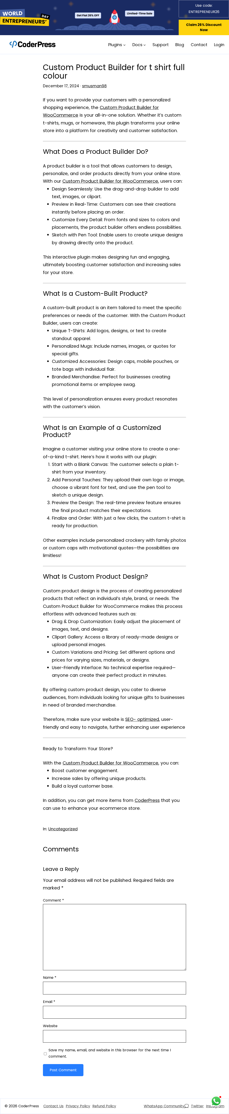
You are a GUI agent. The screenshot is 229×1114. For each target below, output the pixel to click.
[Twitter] (197, 1106)
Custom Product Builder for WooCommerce (110, 181)
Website (50, 1025)
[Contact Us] (53, 1106)
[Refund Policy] (104, 1106)
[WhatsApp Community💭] (166, 1106)
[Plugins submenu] (124, 44)
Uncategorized (63, 829)
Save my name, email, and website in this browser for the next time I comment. (110, 1053)
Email (49, 1001)
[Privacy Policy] (78, 1106)
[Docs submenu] (144, 44)
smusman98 (94, 86)
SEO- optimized (142, 719)
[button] (204, 27)
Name (49, 977)
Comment (53, 900)
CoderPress (147, 800)
